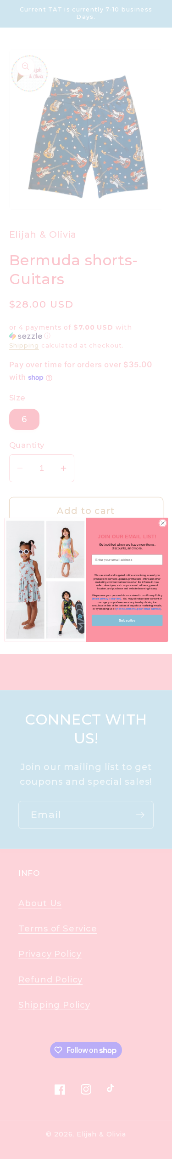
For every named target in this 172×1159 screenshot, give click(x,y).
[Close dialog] (162, 522)
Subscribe (127, 620)
